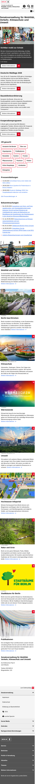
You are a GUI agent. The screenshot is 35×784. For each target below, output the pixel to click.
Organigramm (6, 151)
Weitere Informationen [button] (8, 770)
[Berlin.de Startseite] (5, 1)
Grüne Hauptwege (8, 165)
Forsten (25, 156)
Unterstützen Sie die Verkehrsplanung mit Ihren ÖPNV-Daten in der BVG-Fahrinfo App (18, 230)
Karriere (16, 156)
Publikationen (19, 151)
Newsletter (5, 156)
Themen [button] (3, 765)
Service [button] (3, 746)
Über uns (23, 146)
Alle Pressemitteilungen (8, 196)
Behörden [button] (4, 750)
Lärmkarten (22, 165)
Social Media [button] (5, 721)
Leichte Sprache (9, 716)
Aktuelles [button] (4, 760)
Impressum (5, 697)
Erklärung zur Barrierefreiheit (11, 706)
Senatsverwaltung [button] (7, 692)
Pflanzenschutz (7, 160)
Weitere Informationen (8, 66)
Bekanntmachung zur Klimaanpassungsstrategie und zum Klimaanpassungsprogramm (18, 221)
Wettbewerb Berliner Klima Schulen (23, 225)
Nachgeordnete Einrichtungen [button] (11, 731)
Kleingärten (6, 170)
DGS (6, 711)
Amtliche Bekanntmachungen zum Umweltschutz (17, 235)
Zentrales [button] (4, 726)
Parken (29, 160)
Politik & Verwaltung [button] (8, 755)
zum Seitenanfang (25, 687)
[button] (32, 11)
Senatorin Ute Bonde (9, 146)
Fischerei (20, 160)
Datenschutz (6, 702)
